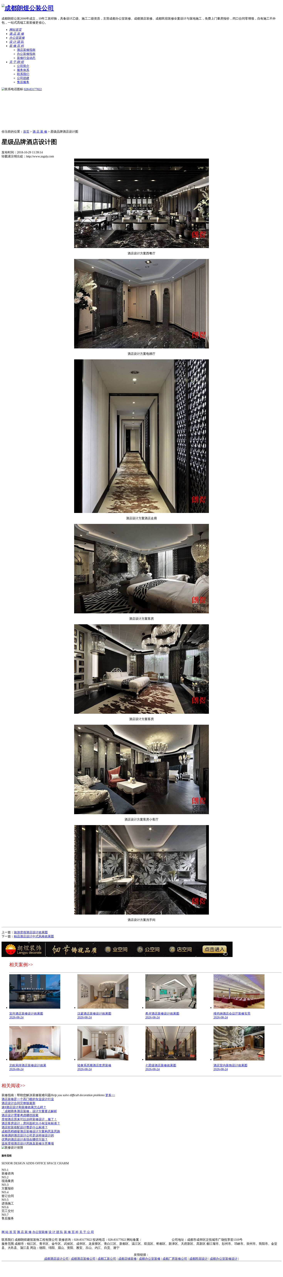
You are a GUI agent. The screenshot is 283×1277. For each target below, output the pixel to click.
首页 (26, 131)
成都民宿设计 (198, 1258)
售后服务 (23, 82)
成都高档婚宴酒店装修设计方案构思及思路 (31, 1131)
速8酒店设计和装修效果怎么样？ (24, 1107)
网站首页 (15, 29)
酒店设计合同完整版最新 (18, 1103)
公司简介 (23, 66)
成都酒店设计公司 (56, 1258)
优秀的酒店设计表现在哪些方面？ (25, 1139)
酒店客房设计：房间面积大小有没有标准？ (31, 1123)
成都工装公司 (107, 1258)
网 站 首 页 (9, 1232)
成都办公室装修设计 (224, 1258)
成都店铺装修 (127, 1258)
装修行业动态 (26, 58)
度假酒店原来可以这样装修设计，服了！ (29, 1119)
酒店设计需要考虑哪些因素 (20, 1115)
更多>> (110, 1095)
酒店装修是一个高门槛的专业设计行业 (28, 1099)
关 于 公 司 (86, 1232)
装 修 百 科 (16, 45)
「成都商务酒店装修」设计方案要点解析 (29, 1111)
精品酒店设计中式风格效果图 (34, 936)
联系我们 (23, 74)
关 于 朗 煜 (16, 62)
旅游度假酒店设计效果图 (31, 932)
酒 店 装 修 (16, 33)
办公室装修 (17, 37)
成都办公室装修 (149, 1258)
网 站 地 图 (141, 1236)
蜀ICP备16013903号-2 (156, 1239)
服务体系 (23, 70)
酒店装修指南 (26, 49)
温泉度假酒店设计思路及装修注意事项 (28, 1143)
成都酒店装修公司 (83, 1258)
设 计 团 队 (16, 41)
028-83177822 (33, 89)
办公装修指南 (26, 53)
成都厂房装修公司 (174, 1258)
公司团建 (23, 78)
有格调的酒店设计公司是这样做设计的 (28, 1135)
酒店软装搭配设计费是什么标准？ (25, 1127)
